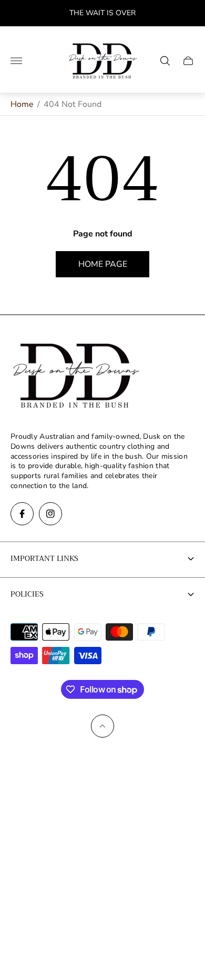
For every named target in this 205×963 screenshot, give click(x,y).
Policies (27, 594)
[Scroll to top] (102, 726)
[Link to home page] (76, 376)
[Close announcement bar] (189, 13)
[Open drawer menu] (16, 60)
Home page (102, 264)
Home (22, 104)
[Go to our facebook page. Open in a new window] (22, 513)
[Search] (165, 60)
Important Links (44, 558)
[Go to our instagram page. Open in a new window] (50, 513)
